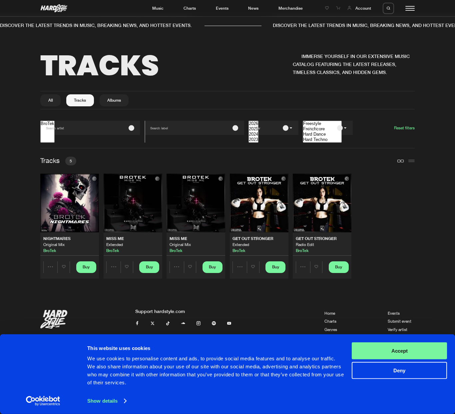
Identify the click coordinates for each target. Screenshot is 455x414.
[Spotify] (214, 323)
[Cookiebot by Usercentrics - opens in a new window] (43, 401)
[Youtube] (229, 323)
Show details (102, 401)
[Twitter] (153, 323)
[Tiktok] (168, 323)
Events (222, 8)
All (50, 100)
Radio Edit (305, 244)
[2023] (253, 139)
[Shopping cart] (338, 8)
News (253, 8)
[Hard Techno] (322, 139)
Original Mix (54, 244)
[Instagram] (199, 323)
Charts (190, 8)
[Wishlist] (327, 8)
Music (158, 8)
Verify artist (397, 329)
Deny (399, 370)
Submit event (399, 321)
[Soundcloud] (183, 323)
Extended (114, 244)
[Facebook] (137, 323)
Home (329, 313)
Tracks (80, 100)
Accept (399, 351)
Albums (114, 100)
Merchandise (290, 8)
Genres (330, 329)
